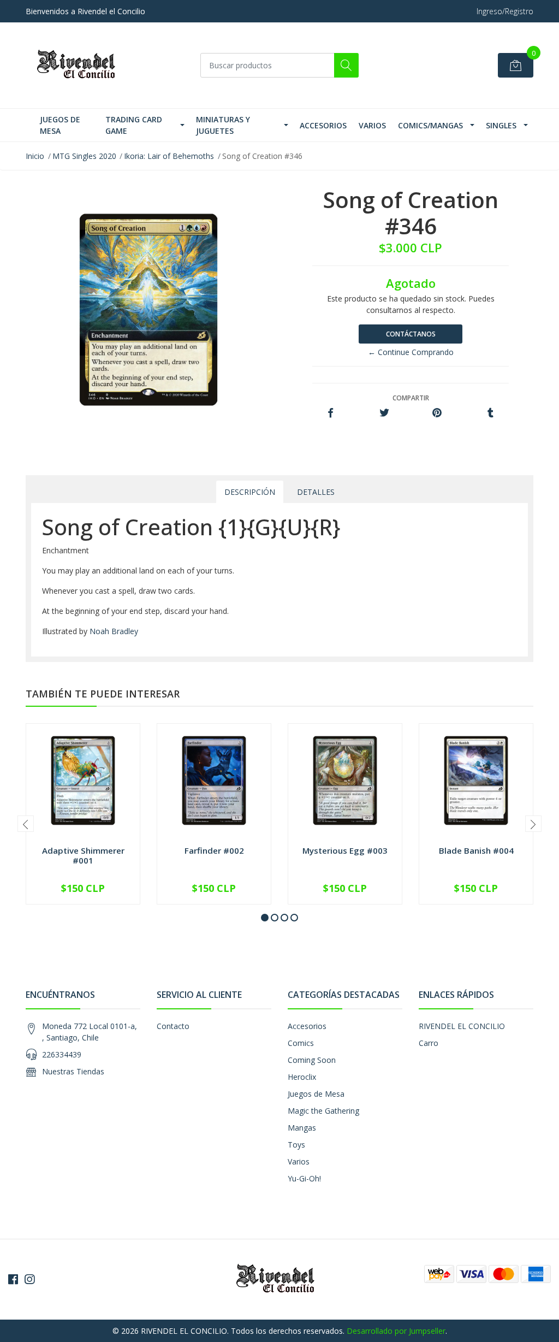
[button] (265, 917)
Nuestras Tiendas (73, 1071)
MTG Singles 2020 (84, 156)
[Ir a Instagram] (29, 1279)
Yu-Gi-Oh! (304, 1178)
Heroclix (302, 1077)
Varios (372, 125)
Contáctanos (411, 334)
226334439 (61, 1054)
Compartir (411, 398)
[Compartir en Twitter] (384, 413)
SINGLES (501, 125)
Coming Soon (312, 1060)
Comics (301, 1043)
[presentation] (25, 823)
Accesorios (323, 125)
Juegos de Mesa (60, 125)
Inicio (35, 156)
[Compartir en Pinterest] (437, 413)
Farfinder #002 (214, 850)
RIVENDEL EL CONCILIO (462, 1026)
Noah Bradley (114, 631)
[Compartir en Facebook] (330, 413)
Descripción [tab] (249, 492)
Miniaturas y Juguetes (223, 125)
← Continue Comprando (411, 352)
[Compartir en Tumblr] (490, 413)
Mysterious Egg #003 (345, 850)
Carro (428, 1043)
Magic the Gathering (323, 1110)
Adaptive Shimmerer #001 (83, 855)
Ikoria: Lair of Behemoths (169, 156)
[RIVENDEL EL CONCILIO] (80, 65)
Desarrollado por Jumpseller (396, 1331)
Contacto (173, 1026)
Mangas (302, 1127)
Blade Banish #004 (476, 850)
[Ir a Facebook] (13, 1279)
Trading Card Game (133, 125)
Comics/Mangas (430, 125)
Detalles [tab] (316, 492)
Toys (296, 1144)
